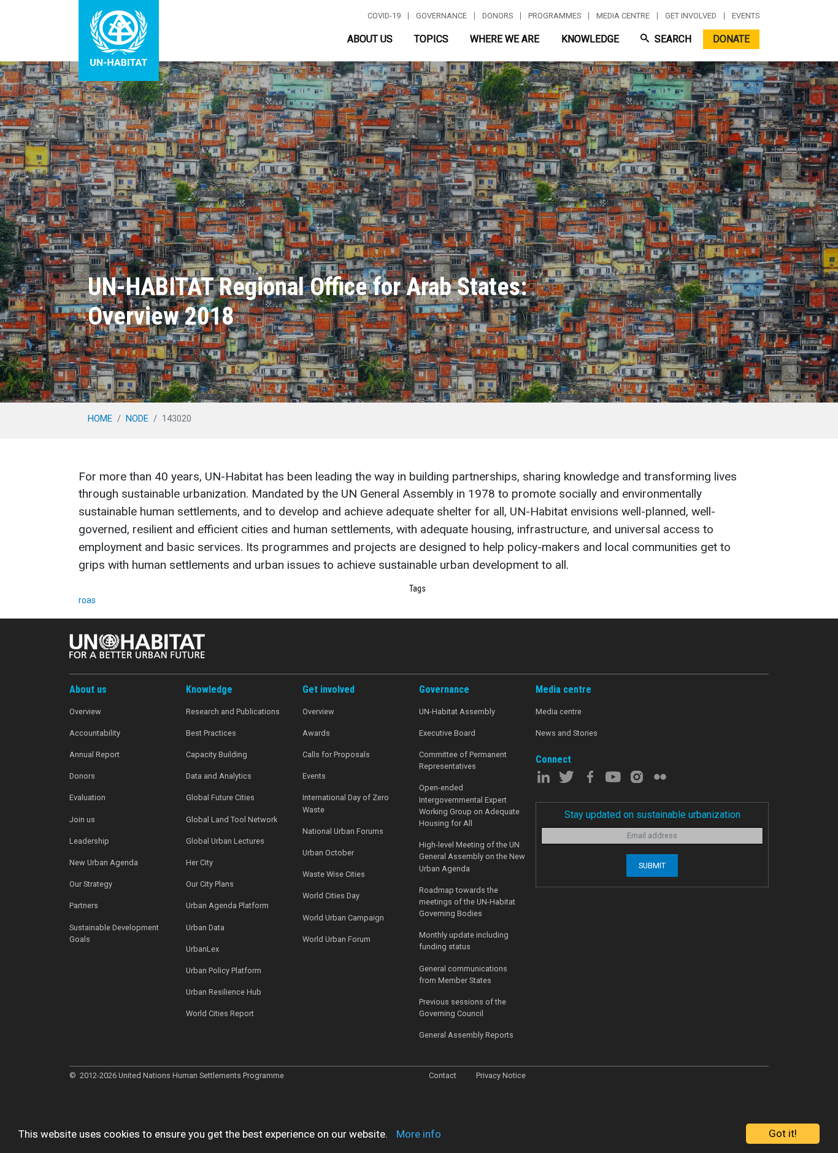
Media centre (623, 16)
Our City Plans (210, 884)
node (137, 418)
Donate (731, 39)
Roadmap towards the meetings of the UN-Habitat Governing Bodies (467, 901)
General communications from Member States (463, 974)
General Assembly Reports (466, 1034)
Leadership (89, 841)
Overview (85, 711)
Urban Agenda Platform (227, 905)
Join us (82, 819)
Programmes (554, 16)
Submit (652, 865)
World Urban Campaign (343, 917)
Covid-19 (384, 16)
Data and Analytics (219, 776)
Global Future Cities (220, 797)
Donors (497, 16)
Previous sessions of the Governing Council (462, 1007)
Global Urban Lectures (225, 841)
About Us (370, 39)
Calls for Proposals (336, 754)
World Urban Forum (336, 939)
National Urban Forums (342, 831)
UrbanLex (202, 949)
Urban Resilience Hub (223, 992)
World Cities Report (220, 1013)
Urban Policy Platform (223, 970)
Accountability (94, 733)
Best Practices (211, 733)
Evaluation (87, 797)
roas (87, 600)
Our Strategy (90, 884)
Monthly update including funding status (464, 940)
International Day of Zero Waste (345, 803)
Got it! (783, 1133)
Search (671, 39)
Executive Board (447, 733)
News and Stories (567, 733)
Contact (442, 1075)
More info (418, 1134)
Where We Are (504, 39)
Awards (316, 733)
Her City (199, 862)
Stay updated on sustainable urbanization (652, 814)
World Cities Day (330, 895)
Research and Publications (233, 711)
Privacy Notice (501, 1075)
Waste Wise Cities (333, 874)
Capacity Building (216, 754)
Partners (83, 905)
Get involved (691, 16)
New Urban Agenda (103, 862)
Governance (441, 16)
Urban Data (205, 927)
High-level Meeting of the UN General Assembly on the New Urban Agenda (472, 856)
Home (100, 418)
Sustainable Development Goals (114, 933)
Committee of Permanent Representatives (463, 760)
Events (745, 16)
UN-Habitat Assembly (457, 711)
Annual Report (94, 754)
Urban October (328, 852)
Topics (431, 39)
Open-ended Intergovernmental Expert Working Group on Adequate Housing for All (469, 805)
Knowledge (590, 39)
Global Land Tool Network (231, 819)
